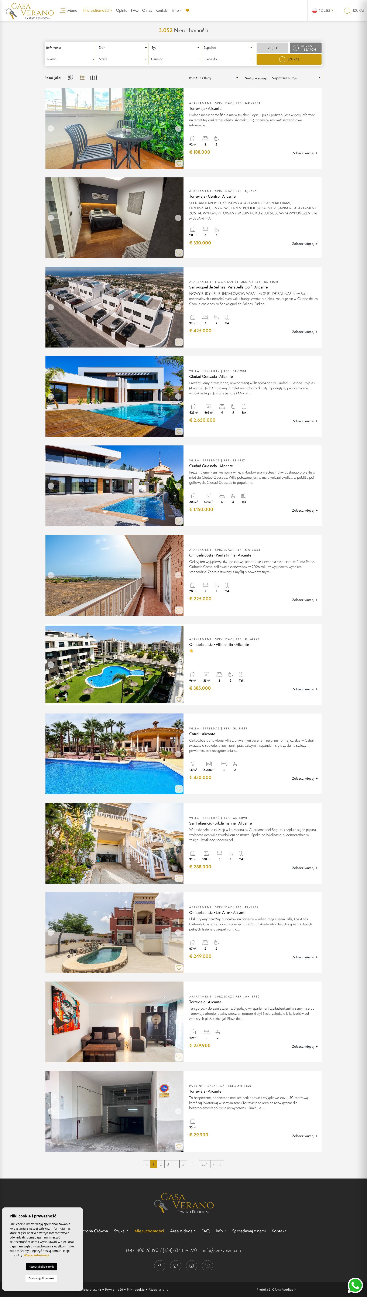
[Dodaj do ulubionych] (179, 163)
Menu (72, 10)
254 (204, 1164)
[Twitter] (176, 1265)
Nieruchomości (149, 1231)
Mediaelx (289, 1289)
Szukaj (358, 11)
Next (179, 128)
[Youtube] (207, 1265)
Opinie (121, 10)
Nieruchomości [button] (96, 10)
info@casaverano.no (222, 1250)
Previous (49, 128)
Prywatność (114, 1289)
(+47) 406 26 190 (142, 1250)
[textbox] (123, 47)
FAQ (135, 10)
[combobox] (124, 48)
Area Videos (181, 1231)
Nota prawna (91, 1289)
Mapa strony (158, 1289)
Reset (272, 48)
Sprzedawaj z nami (249, 1231)
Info (175, 10)
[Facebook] (160, 1265)
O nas (147, 10)
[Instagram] (192, 1265)
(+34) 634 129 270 (180, 1250)
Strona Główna (94, 1231)
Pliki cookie (136, 1289)
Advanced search (310, 47)
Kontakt (161, 10)
